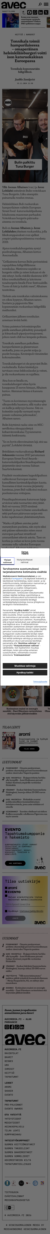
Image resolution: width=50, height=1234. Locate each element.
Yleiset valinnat (7, 561)
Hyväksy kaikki (25, 672)
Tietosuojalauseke (40, 682)
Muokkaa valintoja (25, 665)
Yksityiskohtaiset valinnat (24, 561)
